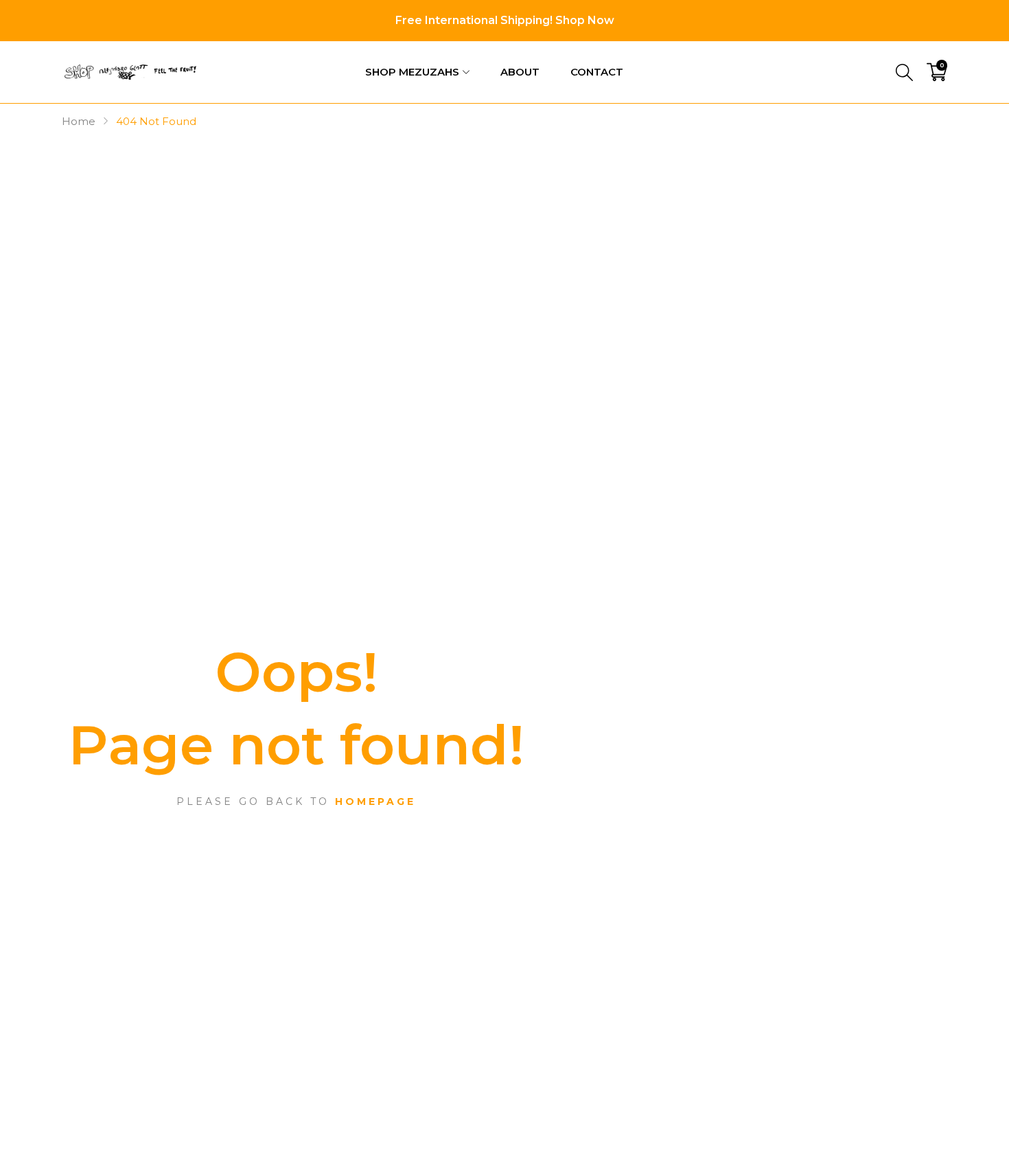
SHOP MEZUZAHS (412, 71)
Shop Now (584, 20)
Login (857, 51)
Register (923, 51)
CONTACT (596, 71)
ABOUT (520, 71)
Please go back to (296, 801)
